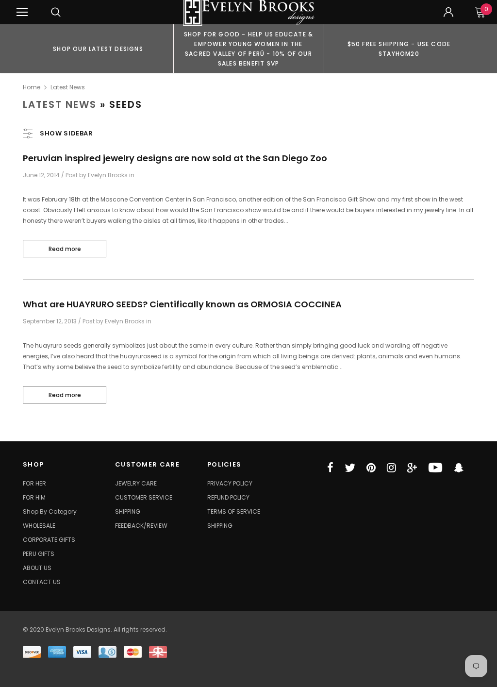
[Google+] (412, 467)
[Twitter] (350, 467)
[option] (98, 48)
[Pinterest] (371, 467)
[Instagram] (391, 467)
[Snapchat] (459, 467)
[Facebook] (330, 467)
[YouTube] (435, 467)
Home (31, 87)
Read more (65, 249)
